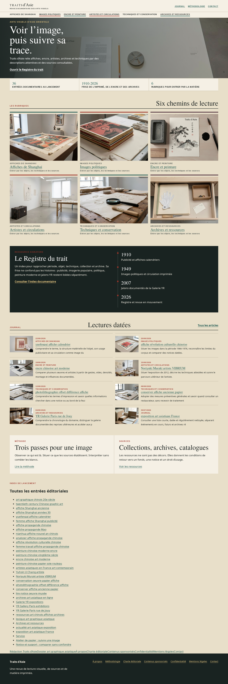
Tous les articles (208, 325)
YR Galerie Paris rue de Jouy (54, 416)
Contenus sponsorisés (121, 651)
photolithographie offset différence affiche (62, 392)
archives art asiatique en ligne (34, 597)
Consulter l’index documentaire (35, 281)
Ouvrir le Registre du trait (26, 69)
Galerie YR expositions (29, 602)
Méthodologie (196, 6)
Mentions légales (163, 651)
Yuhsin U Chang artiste (30, 572)
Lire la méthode (24, 466)
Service (20, 636)
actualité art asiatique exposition (36, 627)
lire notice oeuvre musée (31, 593)
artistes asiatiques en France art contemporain (45, 568)
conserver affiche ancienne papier (162, 392)
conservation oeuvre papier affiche (37, 580)
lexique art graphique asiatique (35, 619)
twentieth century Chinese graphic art (39, 504)
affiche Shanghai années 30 (33, 512)
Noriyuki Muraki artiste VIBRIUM (163, 368)
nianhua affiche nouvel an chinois (37, 533)
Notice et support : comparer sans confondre (43, 644)
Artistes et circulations (104, 14)
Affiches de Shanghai (23, 14)
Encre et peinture (75, 14)
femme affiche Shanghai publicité (37, 521)
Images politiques (50, 14)
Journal (180, 6)
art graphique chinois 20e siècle (35, 499)
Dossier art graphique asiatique (56, 651)
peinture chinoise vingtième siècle (37, 555)
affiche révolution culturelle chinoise (164, 344)
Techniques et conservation (140, 14)
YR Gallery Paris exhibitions (32, 606)
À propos (81, 651)
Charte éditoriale (97, 651)
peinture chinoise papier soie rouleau (39, 563)
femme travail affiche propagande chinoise (42, 546)
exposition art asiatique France (160, 416)
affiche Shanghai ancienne (32, 508)
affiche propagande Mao (31, 529)
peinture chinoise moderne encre (36, 550)
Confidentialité (144, 651)
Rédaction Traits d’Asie (23, 651)
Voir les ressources (130, 466)
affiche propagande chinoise (33, 525)
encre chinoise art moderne (53, 368)
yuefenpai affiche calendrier (53, 344)
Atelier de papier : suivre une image (38, 640)
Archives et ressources (175, 14)
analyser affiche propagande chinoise (39, 538)
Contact (213, 6)
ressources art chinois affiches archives (40, 614)
